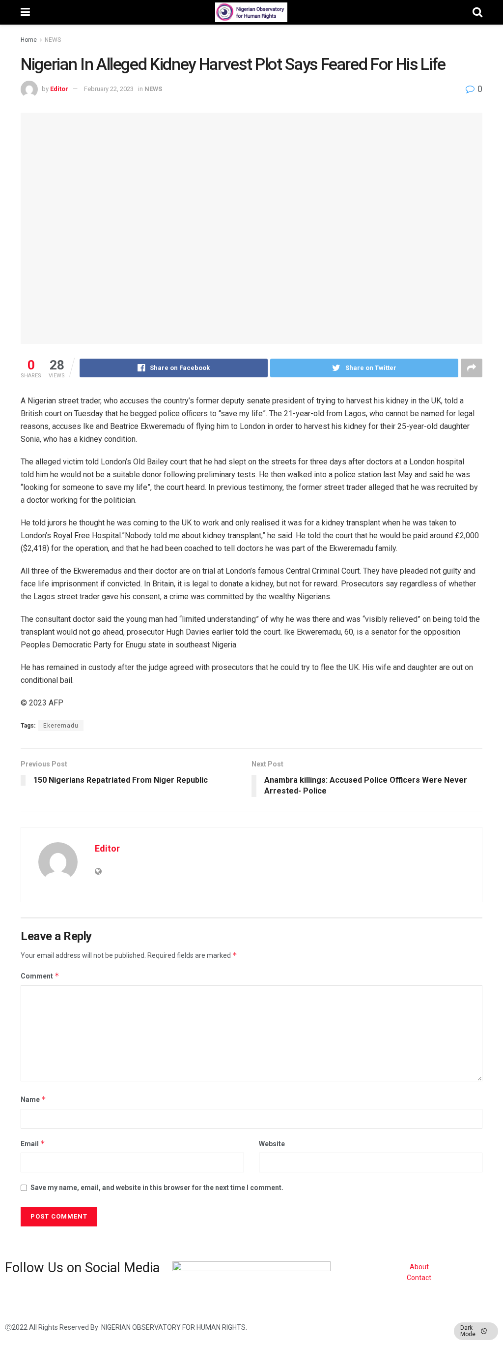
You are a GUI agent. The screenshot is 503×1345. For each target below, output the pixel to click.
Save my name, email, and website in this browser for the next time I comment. (156, 1188)
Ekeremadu (61, 725)
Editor (59, 88)
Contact (419, 1278)
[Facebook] (17, 1296)
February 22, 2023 (109, 88)
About (419, 1267)
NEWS (53, 39)
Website (272, 1144)
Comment (40, 975)
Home (29, 39)
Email (33, 1143)
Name (33, 1099)
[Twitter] (43, 1296)
